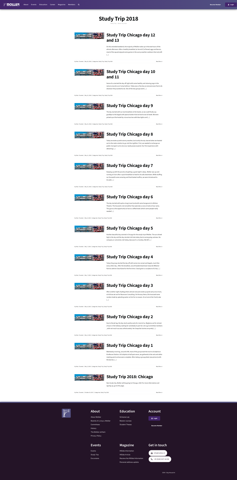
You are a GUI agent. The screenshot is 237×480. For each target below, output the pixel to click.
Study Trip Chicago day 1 (129, 345)
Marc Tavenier (80, 61)
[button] (79, 4)
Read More (159, 61)
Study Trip (101, 61)
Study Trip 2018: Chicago (129, 377)
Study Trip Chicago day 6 (129, 197)
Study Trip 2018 (108, 61)
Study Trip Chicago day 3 (129, 285)
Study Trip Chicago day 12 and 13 (130, 38)
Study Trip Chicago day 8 (129, 134)
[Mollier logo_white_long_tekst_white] (11, 3)
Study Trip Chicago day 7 (129, 165)
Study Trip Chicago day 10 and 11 (130, 74)
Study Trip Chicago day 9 (129, 106)
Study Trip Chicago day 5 (129, 228)
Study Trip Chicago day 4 (129, 257)
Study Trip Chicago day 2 (129, 317)
